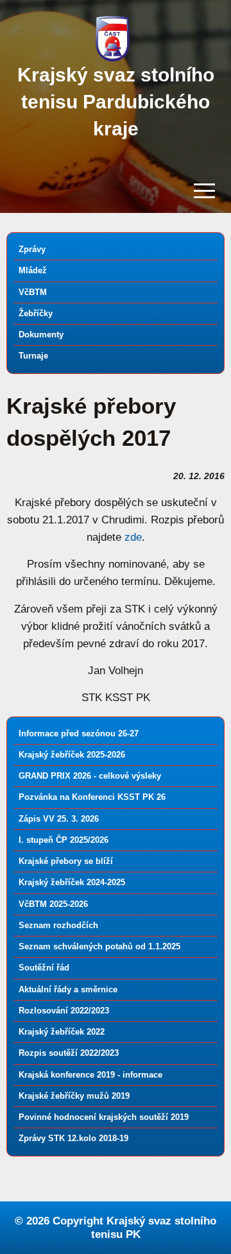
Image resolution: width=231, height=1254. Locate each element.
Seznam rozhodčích (58, 925)
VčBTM (33, 292)
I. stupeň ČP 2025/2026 (63, 840)
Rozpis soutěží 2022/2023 (69, 1053)
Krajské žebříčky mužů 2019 (74, 1096)
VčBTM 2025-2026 (53, 904)
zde (133, 537)
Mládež (33, 270)
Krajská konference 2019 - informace (90, 1075)
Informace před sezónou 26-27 (79, 733)
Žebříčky (36, 313)
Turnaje (33, 355)
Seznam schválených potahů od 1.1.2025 (99, 946)
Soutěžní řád (44, 967)
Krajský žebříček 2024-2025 (72, 882)
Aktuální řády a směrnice (68, 989)
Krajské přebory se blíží (66, 861)
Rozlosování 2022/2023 (64, 1010)
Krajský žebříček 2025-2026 (72, 754)
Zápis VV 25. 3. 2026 (59, 819)
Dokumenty (41, 334)
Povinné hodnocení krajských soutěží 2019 (104, 1117)
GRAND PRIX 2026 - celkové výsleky (90, 776)
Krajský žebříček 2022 (62, 1032)
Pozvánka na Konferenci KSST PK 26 (92, 797)
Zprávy (32, 249)
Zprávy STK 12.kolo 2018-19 (73, 1138)
